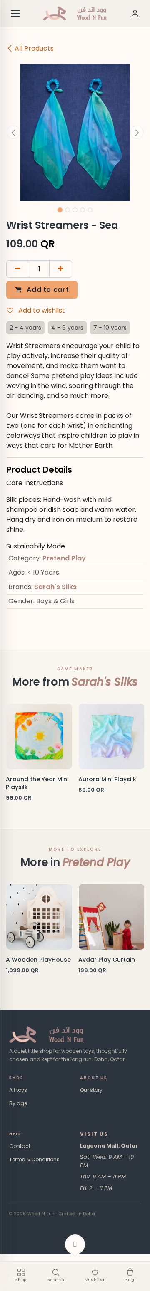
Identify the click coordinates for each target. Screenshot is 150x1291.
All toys (18, 1090)
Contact (19, 1146)
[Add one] (60, 269)
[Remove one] (17, 269)
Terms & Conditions (34, 1159)
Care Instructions (34, 483)
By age (18, 1103)
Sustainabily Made (35, 546)
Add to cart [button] (47, 289)
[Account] (135, 13)
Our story (91, 1090)
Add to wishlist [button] (41, 310)
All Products (34, 48)
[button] (13, 132)
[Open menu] (16, 13)
